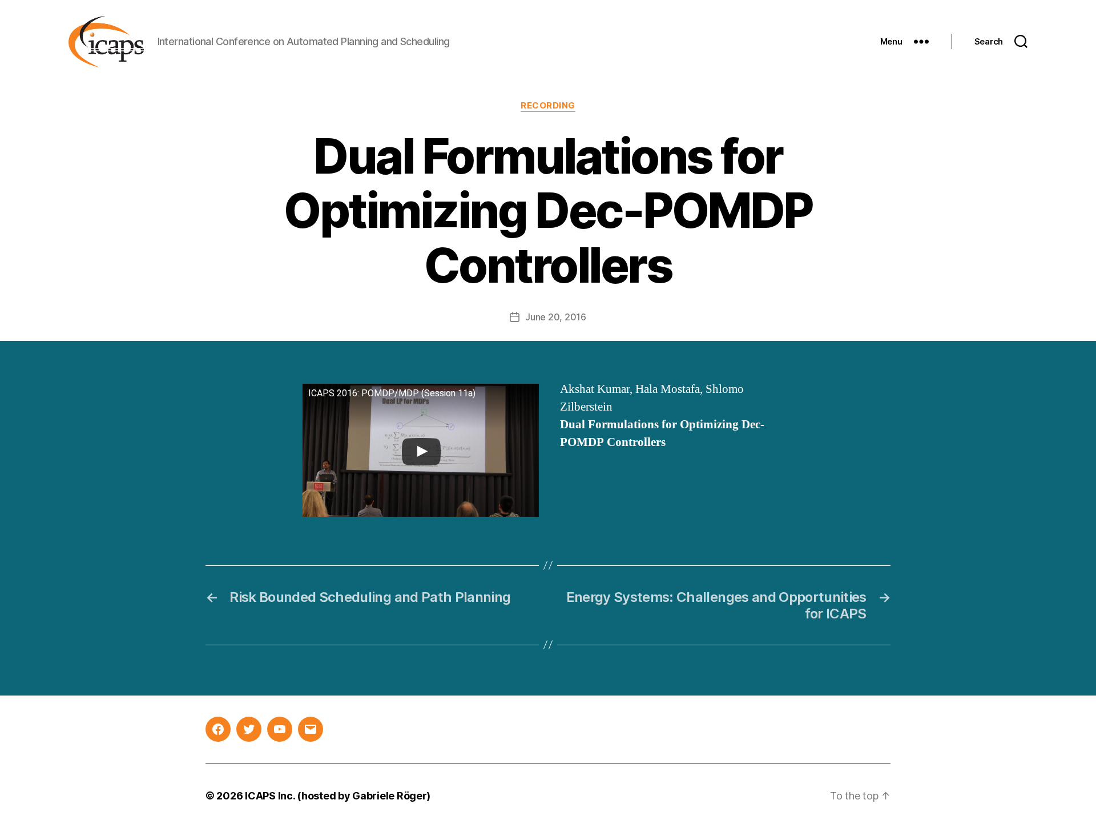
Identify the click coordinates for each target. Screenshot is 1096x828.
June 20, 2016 (555, 317)
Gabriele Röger (389, 796)
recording (548, 106)
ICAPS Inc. (270, 796)
